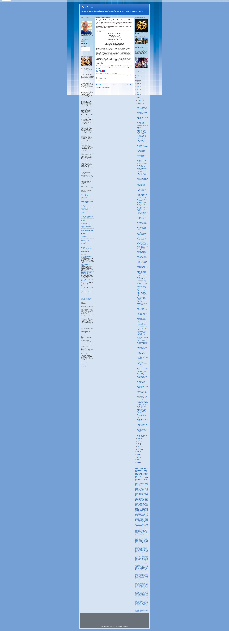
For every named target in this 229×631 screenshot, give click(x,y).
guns (136, 526)
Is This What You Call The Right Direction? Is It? (142, 397)
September (140, 103)
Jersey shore (138, 506)
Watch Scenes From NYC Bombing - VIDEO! (142, 340)
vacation (137, 510)
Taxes (141, 488)
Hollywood (137, 489)
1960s (147, 532)
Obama (146, 470)
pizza (147, 556)
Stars (136, 493)
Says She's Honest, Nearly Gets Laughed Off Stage (142, 322)
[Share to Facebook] (115, 73)
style (140, 542)
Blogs (136, 508)
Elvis (139, 586)
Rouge (145, 603)
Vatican (141, 518)
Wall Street (140, 539)
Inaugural (137, 547)
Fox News (83, 200)
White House (143, 490)
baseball (146, 528)
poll (143, 500)
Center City (145, 533)
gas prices (137, 524)
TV (139, 485)
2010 (138, 459)
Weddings (140, 584)
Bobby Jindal (141, 600)
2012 (138, 456)
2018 (138, 94)
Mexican (137, 567)
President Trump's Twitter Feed (87, 230)
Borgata (147, 602)
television (140, 525)
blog (143, 499)
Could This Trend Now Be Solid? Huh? (142, 121)
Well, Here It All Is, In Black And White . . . (142, 412)
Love (139, 559)
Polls (141, 499)
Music (147, 485)
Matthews (142, 575)
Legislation (137, 490)
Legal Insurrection (84, 208)
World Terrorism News (85, 251)
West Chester (145, 566)
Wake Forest (146, 601)
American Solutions (84, 192)
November (140, 100)
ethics (147, 561)
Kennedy (141, 532)
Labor (147, 534)
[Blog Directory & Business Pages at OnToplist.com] (87, 299)
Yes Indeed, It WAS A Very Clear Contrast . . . (142, 156)
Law (136, 471)
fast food (137, 535)
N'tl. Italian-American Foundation (87, 216)
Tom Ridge (141, 605)
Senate (139, 493)
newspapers (144, 535)
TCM (147, 603)
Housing (136, 576)
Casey (147, 574)
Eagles (144, 551)
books (136, 523)
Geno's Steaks (137, 603)
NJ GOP (82, 222)
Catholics (116, 75)
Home (114, 84)
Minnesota (146, 559)
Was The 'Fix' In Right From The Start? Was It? (142, 254)
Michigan (144, 574)
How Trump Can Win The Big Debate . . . (142, 225)
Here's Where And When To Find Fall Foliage (142, 247)
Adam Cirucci (146, 599)
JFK (138, 542)
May (138, 443)
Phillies (143, 546)
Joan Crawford (137, 608)
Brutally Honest (84, 197)
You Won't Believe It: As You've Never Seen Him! (142, 407)
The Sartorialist (84, 243)
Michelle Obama (142, 552)
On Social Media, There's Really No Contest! (142, 264)
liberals (136, 483)
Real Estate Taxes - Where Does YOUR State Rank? (142, 244)
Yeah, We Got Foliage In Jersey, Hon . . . (142, 231)
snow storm (141, 541)
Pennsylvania (141, 494)
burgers (139, 576)
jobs (147, 490)
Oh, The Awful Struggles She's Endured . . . (142, 239)
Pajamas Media (84, 223)
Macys (142, 559)
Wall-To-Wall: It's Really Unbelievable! (141, 161)
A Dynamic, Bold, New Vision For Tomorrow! (142, 295)
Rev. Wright (146, 593)
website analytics (86, 366)
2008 (138, 462)
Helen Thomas (145, 604)
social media (144, 495)
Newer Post (99, 84)
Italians (139, 520)
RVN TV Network (84, 236)
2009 (138, 460)
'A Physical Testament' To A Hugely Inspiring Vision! (142, 405)
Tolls (145, 573)
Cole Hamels (144, 585)
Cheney (146, 569)
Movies (146, 488)
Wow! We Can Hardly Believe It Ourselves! (141, 293)
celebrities (143, 582)
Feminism (137, 593)
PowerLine (83, 229)
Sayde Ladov (137, 594)
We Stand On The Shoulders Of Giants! (141, 153)
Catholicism (111, 75)
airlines (141, 547)
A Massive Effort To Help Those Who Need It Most (142, 402)
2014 (138, 453)
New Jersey (139, 468)
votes (147, 513)
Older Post (130, 84)
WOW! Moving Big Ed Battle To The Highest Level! (142, 400)
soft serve (137, 602)
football (146, 519)
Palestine (142, 586)
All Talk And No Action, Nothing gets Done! (141, 182)
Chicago (143, 549)
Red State (146, 586)
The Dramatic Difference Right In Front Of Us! (142, 174)
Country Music (142, 537)
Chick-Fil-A (140, 585)
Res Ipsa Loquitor (84, 233)
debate (140, 535)
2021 (138, 89)
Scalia (147, 565)
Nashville (142, 570)
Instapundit (83, 206)
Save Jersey (83, 237)
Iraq (136, 559)
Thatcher (143, 569)
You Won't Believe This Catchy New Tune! (141, 433)
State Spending (139, 498)
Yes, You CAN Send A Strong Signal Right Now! (142, 355)
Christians (120, 75)
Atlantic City (145, 525)
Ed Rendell (137, 570)
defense (142, 505)
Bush (140, 521)
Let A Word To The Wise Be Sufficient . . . (142, 118)
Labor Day (142, 550)
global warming (145, 595)
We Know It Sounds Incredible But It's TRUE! (142, 267)
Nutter (136, 578)
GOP (146, 478)
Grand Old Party (84, 205)
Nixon (140, 558)
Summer (137, 518)
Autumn (140, 549)
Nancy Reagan (142, 560)
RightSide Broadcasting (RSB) (86, 234)
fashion (136, 538)
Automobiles (138, 514)
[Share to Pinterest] (116, 73)
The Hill (142, 587)
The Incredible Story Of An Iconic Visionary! (142, 425)
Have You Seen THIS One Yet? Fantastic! (142, 249)
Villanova (137, 537)
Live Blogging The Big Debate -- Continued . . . (142, 203)
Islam (144, 516)
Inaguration (142, 591)
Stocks (136, 546)
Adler (136, 555)
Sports (146, 491)
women (136, 521)
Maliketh (118, 626)
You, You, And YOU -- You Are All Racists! (142, 195)
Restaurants (138, 509)
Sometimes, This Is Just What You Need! (141, 131)
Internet (143, 491)
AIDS (142, 604)
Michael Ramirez (140, 574)
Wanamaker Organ (144, 594)
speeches (143, 584)
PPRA (136, 561)
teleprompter (137, 604)
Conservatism (145, 509)
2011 (138, 457)
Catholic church (106, 75)
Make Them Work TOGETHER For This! (142, 309)
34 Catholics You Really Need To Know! (141, 218)
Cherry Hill (145, 514)
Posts (83, 47)
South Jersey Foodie (85, 240)
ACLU (136, 596)
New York (145, 489)
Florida (136, 528)
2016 (138, 97)
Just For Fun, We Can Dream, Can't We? (141, 353)
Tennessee (140, 582)
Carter (140, 556)
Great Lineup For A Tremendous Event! (141, 319)
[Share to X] (114, 73)
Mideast (137, 505)
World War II (145, 531)
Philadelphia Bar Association (86, 224)
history (136, 488)
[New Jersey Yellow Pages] (83, 303)
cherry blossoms (142, 567)
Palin (147, 551)
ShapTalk (82, 239)
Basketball (140, 531)
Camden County (138, 516)
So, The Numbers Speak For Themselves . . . (142, 169)
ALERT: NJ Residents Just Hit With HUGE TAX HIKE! (142, 108)
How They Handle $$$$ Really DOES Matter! (141, 133)
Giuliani (146, 560)
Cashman (146, 592)
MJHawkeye (83, 212)
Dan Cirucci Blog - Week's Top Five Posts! (142, 259)
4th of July (143, 534)
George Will (146, 596)
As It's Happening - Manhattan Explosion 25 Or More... (142, 363)
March (139, 446)
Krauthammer (142, 577)
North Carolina (138, 569)
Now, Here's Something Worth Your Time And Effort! (141, 298)
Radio (147, 524)
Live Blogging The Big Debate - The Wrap (141, 198)
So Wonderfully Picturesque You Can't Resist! (142, 316)
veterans (146, 526)
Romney (146, 500)
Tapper (142, 601)
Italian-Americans (142, 513)
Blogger (126, 626)
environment (141, 523)
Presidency (138, 479)
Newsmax (83, 219)
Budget (141, 496)
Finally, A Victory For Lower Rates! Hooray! (142, 301)
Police (142, 511)
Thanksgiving (137, 533)
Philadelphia (126, 75)
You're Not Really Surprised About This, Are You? (142, 110)
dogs (142, 543)
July (138, 440)
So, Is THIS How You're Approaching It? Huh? (142, 136)
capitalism (146, 510)
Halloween (143, 555)
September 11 (138, 534)
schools (146, 499)
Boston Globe (146, 600)
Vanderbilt (146, 605)
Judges (146, 505)
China (136, 532)
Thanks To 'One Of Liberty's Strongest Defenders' (142, 262)
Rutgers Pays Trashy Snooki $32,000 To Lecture (86, 273)
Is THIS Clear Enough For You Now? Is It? (142, 113)
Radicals (136, 605)
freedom (137, 500)
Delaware (146, 546)
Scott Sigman (140, 611)
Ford (147, 575)
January (139, 449)
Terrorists (146, 496)
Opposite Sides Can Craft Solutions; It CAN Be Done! (142, 430)
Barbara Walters (138, 587)
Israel (144, 501)
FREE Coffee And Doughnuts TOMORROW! (142, 146)
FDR (147, 558)
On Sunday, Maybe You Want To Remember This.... (141, 228)
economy (141, 474)
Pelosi (143, 526)
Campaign (142, 576)
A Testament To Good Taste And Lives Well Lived (142, 350)
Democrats (138, 473)
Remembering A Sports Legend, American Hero (142, 223)
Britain (142, 520)
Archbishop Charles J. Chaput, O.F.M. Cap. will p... (142, 287)
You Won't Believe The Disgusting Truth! (141, 138)
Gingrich (137, 556)
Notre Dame (142, 568)
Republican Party (141, 476)
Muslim (142, 519)
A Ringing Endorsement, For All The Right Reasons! (142, 276)
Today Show (146, 587)
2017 (138, 95)
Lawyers (143, 524)
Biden (146, 474)
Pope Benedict (141, 557)
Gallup (136, 560)
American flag (141, 528)
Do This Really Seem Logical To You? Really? (142, 415)
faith (123, 75)
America (145, 468)
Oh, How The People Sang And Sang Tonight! (142, 382)
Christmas (137, 499)
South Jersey (144, 486)
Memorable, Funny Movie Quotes (87, 211)
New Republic (141, 573)
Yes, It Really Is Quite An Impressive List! (142, 379)
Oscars (147, 537)
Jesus (136, 525)
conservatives (145, 508)
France (140, 529)
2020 (138, 91)
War (140, 500)
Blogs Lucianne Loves (85, 194)
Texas (144, 529)
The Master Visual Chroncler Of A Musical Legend (142, 324)
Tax (143, 539)
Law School (141, 593)
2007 (138, 464)
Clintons (146, 503)
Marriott (142, 603)
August (139, 438)
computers (144, 558)
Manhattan (146, 498)
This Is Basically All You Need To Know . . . (141, 141)
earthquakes (141, 595)
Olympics (144, 556)
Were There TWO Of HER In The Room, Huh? (142, 185)
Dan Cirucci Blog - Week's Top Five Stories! (142, 377)
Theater (146, 506)
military (146, 494)
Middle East (138, 504)
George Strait (140, 596)
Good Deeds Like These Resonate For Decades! (142, 306)
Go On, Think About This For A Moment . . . (142, 436)
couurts (147, 609)
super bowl (145, 547)
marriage (146, 543)
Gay (147, 535)
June (139, 441)
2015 (138, 451)
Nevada (143, 565)
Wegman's (137, 595)
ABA (143, 592)
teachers (146, 523)
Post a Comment (101, 80)
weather (137, 503)
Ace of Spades (142, 602)
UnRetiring (83, 247)
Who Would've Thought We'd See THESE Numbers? (141, 332)
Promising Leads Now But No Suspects (142, 361)
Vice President (145, 521)
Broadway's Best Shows (85, 195)
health (136, 491)
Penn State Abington (141, 583)
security (146, 482)
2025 (138, 83)
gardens (146, 552)
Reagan (146, 515)
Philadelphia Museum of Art (86, 226)
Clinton (136, 496)
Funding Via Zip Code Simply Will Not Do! (141, 410)
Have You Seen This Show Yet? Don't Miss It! (142, 148)
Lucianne (146, 577)
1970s (139, 555)
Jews (147, 501)
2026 (138, 81)
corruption (146, 504)
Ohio (136, 557)
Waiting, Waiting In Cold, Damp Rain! (142, 116)
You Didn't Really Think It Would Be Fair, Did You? (142, 176)
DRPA (145, 575)
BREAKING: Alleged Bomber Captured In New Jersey (142, 343)
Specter (136, 552)
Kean (136, 542)
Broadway (140, 501)
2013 (138, 454)
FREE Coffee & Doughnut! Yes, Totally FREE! (142, 234)
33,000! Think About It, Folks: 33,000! (141, 190)
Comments (84, 49)
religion (130, 75)
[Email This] (112, 73)
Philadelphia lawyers (139, 551)
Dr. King (146, 555)
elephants (141, 599)
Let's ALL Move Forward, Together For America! (142, 252)
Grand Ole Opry (143, 609)
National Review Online (85, 217)
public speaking (139, 548)
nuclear (136, 549)
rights (139, 526)
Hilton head (143, 538)
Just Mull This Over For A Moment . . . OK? (142, 367)
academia (142, 503)
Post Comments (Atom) (105, 87)
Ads (139, 538)
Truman (136, 573)
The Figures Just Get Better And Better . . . (142, 220)
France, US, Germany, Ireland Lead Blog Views (142, 374)
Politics (137, 478)
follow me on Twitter (90, 187)
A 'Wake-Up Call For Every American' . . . (142, 329)
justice (146, 471)
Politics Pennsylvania (85, 227)
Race (136, 511)
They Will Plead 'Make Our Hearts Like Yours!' (142, 427)
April (139, 444)
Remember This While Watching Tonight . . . (141, 215)
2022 (138, 88)
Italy (143, 506)
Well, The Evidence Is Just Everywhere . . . (142, 417)
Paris (147, 550)
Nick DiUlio (83, 220)
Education (137, 486)
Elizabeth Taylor (138, 575)
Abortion (100, 75)
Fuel (136, 520)
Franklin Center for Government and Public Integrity (87, 202)
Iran (147, 529)
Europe (146, 516)
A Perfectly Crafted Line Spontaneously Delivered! (142, 392)
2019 (138, 92)
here (92, 351)
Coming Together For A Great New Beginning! (142, 187)
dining (142, 504)
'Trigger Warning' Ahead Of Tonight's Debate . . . (142, 213)
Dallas (146, 576)
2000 (140, 604)
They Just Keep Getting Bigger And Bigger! (141, 242)
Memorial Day (142, 540)
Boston (136, 558)
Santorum (146, 568)
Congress (145, 479)
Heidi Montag (137, 610)
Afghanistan (146, 541)
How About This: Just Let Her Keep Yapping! (142, 278)
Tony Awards (142, 561)
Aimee (138, 75)
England (146, 520)
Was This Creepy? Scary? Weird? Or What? (142, 166)
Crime (136, 482)
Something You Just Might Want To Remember (142, 159)
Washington (137, 480)
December (140, 98)
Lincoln (139, 546)
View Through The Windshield (86, 248)
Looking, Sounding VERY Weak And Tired (142, 345)
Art (143, 518)
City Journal (83, 198)
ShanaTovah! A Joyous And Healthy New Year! (142, 126)
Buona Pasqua (137, 609)
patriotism (141, 515)
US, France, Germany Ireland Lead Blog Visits (142, 257)
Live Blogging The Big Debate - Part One (141, 210)
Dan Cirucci (87, 7)
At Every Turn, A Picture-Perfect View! (142, 304)
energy (136, 515)
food (136, 501)
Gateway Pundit (84, 203)
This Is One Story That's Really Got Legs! (142, 372)
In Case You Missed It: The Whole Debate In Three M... (142, 179)
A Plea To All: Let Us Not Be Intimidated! (142, 335)
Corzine (136, 529)
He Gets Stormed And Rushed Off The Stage (142, 394)
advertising (146, 548)
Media (140, 491)
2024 (138, 84)
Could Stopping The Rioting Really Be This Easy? (142, 284)
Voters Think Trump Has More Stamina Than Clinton (142, 272)
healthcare (143, 493)
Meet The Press (138, 601)
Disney (147, 557)
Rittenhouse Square (139, 564)
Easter (136, 531)
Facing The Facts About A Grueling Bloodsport (142, 389)
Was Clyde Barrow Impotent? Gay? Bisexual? (86, 257)
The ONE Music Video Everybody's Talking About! (141, 281)
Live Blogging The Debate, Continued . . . (142, 200)
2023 (138, 86)
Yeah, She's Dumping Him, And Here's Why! (142, 314)
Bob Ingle (137, 600)
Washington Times (84, 250)
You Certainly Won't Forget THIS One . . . (142, 358)
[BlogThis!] (113, 73)
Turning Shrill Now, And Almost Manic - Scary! (142, 290)
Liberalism (137, 484)
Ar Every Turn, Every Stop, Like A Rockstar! (142, 327)
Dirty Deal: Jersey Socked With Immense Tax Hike (142, 105)
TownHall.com (138, 566)
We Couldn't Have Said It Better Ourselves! (142, 348)
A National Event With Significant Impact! (141, 151)
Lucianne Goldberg (84, 209)
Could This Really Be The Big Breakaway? (142, 123)
